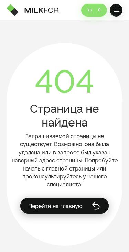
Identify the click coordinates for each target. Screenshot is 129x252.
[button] (116, 10)
